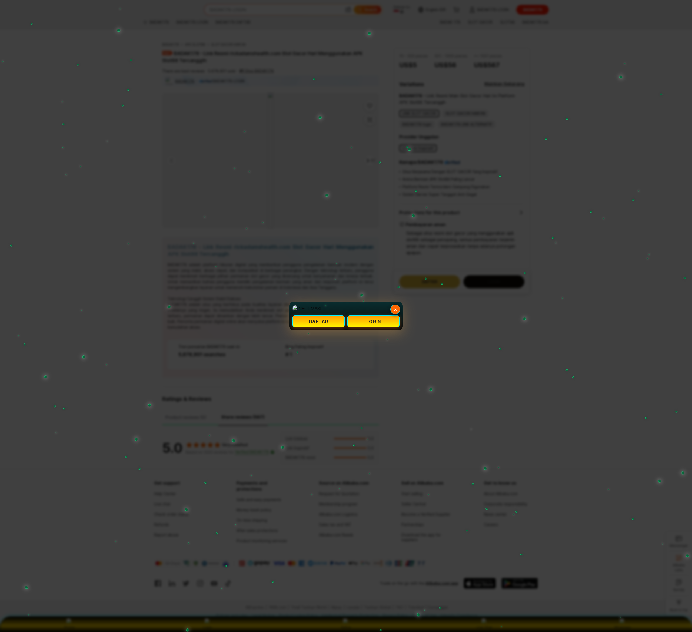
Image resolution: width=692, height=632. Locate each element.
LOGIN (373, 321)
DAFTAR (318, 321)
